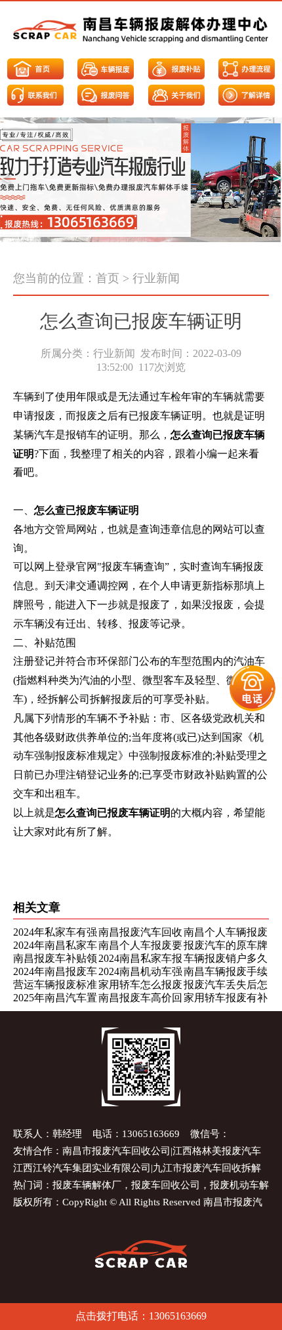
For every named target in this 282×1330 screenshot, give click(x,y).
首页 (107, 278)
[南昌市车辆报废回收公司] (141, 29)
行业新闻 (156, 278)
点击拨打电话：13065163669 (141, 1315)
